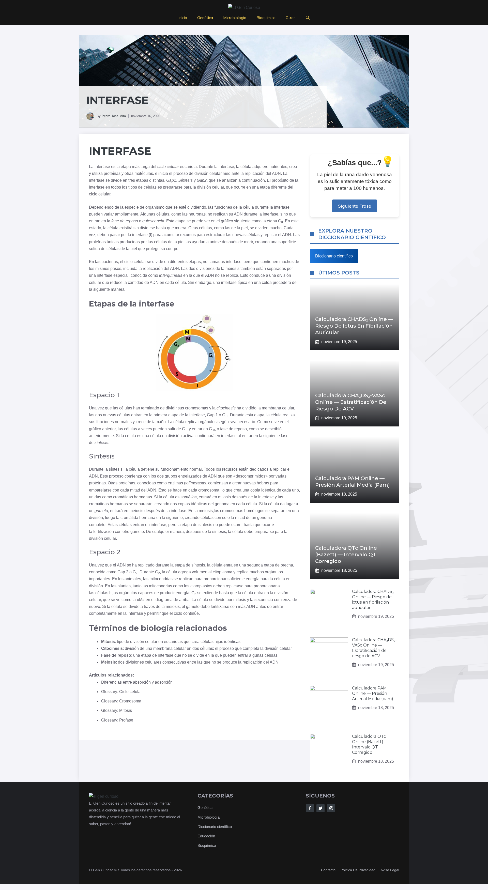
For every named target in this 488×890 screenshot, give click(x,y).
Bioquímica (266, 17)
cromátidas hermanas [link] (132, 497)
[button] (308, 18)
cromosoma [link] (208, 490)
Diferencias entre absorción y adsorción (137, 682)
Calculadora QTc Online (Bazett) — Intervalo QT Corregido (346, 554)
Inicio (182, 17)
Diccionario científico (334, 256)
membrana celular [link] (278, 408)
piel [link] (244, 228)
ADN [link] (276, 173)
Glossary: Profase (117, 720)
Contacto (328, 870)
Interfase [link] (120, 151)
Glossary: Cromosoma (121, 701)
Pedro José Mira (114, 116)
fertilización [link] (103, 531)
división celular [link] (208, 173)
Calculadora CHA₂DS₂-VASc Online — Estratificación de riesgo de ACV (350, 402)
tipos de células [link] (142, 187)
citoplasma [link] (222, 572)
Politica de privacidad (358, 870)
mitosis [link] (224, 497)
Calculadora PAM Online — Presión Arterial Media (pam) (372, 693)
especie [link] (132, 207)
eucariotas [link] (173, 641)
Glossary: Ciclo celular (121, 691)
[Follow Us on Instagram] (331, 808)
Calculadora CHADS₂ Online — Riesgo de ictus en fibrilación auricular (354, 325)
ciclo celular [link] (168, 166)
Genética (205, 17)
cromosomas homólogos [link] (242, 511)
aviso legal (389, 870)
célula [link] (245, 166)
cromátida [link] (129, 517)
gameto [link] (101, 511)
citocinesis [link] (226, 408)
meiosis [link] (232, 268)
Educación (206, 836)
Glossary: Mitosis (116, 710)
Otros (291, 17)
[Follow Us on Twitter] (320, 808)
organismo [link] (154, 207)
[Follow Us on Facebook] (310, 808)
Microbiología (234, 17)
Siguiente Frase (354, 206)
